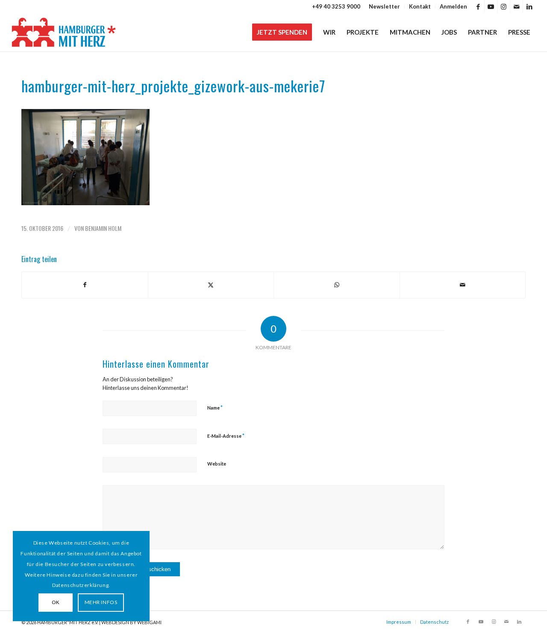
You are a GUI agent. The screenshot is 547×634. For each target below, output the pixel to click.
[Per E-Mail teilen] (463, 285)
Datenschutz (434, 622)
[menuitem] (385, 6)
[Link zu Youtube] (491, 6)
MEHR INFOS (101, 602)
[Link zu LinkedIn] (529, 6)
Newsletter (384, 6)
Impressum (398, 622)
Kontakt (420, 6)
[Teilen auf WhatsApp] (337, 285)
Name (215, 407)
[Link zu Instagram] (503, 6)
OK (56, 602)
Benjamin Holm (103, 228)
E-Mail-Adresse (225, 435)
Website (216, 463)
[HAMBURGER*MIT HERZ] (64, 32)
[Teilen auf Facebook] (85, 285)
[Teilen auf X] (211, 285)
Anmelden (453, 6)
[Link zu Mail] (516, 6)
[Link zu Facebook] (478, 6)
